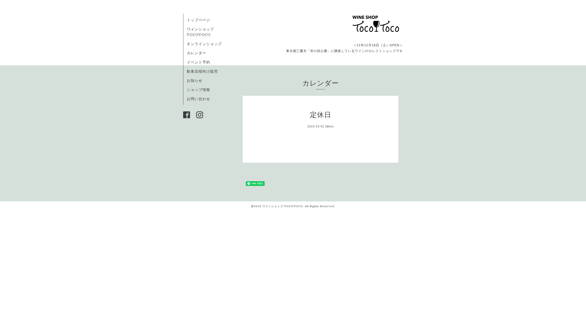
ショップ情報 (198, 89)
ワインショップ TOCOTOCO (282, 206)
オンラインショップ (204, 43)
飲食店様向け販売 (202, 71)
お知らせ (194, 80)
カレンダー (196, 53)
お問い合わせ (198, 98)
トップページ (198, 20)
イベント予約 (198, 62)
